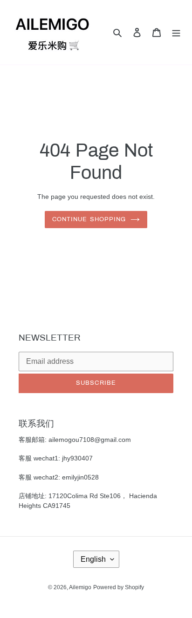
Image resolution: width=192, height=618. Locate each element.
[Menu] (176, 32)
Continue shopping (89, 219)
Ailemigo (80, 587)
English (93, 559)
